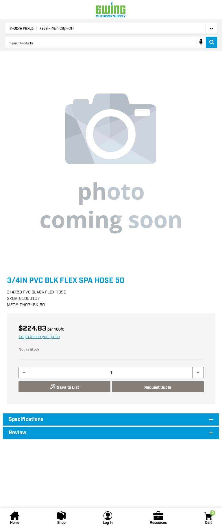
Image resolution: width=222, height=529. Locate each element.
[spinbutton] (111, 372)
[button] (111, 163)
